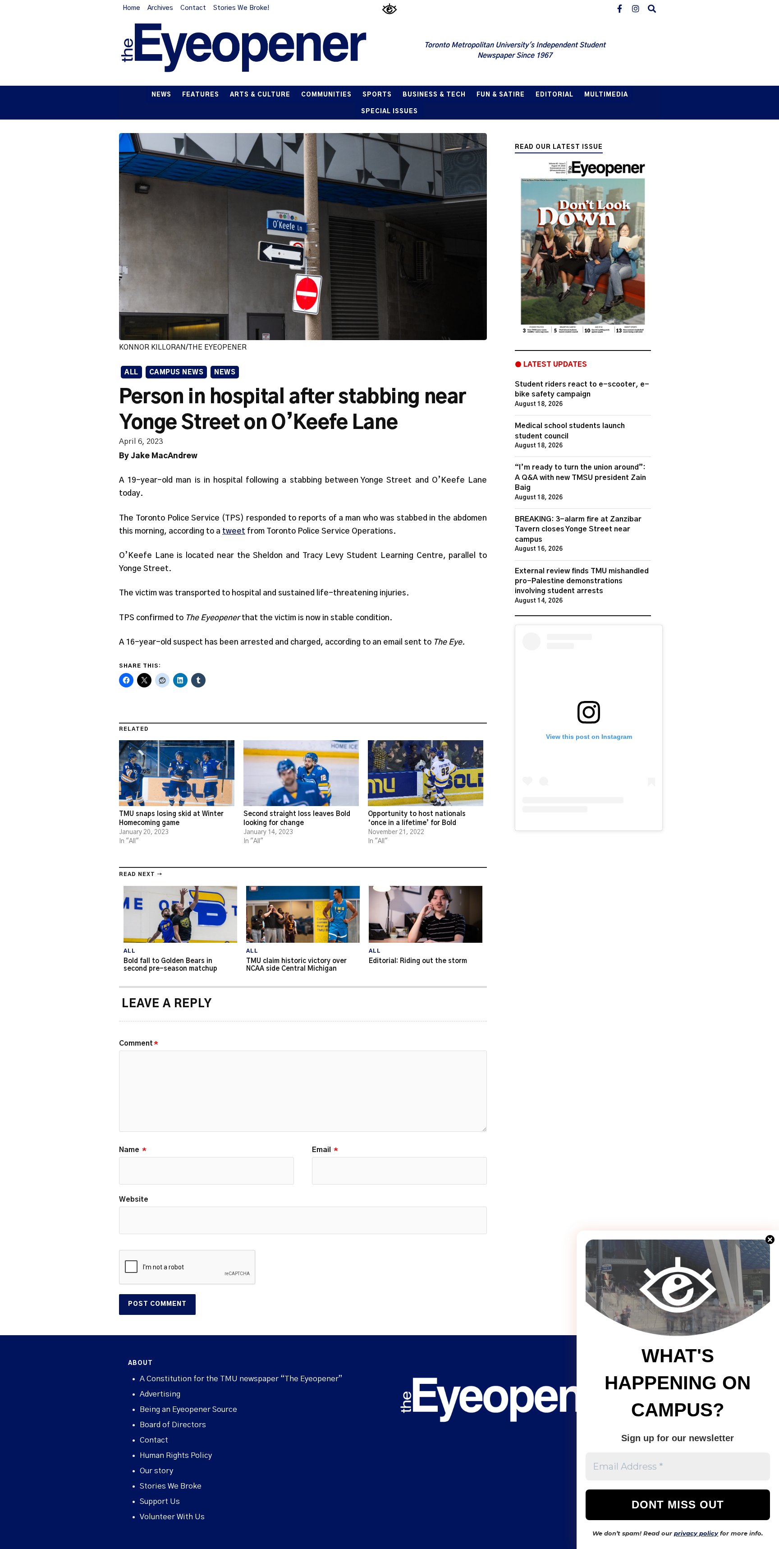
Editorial (554, 95)
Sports (377, 95)
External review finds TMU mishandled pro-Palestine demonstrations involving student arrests (582, 581)
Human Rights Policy (176, 1455)
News (161, 95)
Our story (156, 1471)
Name (133, 1149)
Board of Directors (173, 1425)
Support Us (160, 1501)
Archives (160, 8)
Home (131, 8)
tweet (233, 531)
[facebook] (619, 8)
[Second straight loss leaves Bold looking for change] (301, 773)
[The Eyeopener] (262, 51)
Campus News (176, 372)
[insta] (636, 8)
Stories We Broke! (241, 8)
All (131, 372)
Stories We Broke (171, 1486)
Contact (193, 8)
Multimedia (606, 95)
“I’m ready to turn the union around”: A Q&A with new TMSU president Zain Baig (580, 477)
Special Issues (389, 112)
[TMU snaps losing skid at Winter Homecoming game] (176, 773)
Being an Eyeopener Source (188, 1409)
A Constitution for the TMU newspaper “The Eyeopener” (241, 1379)
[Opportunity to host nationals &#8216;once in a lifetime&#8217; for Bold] (425, 773)
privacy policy (696, 1533)
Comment (138, 1043)
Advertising (160, 1394)
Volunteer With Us (172, 1517)
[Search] (652, 8)
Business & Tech (434, 95)
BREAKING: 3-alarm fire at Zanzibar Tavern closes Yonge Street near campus (578, 529)
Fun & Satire (501, 95)
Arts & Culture (260, 95)
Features (200, 95)
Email (325, 1149)
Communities (326, 95)
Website (133, 1199)
